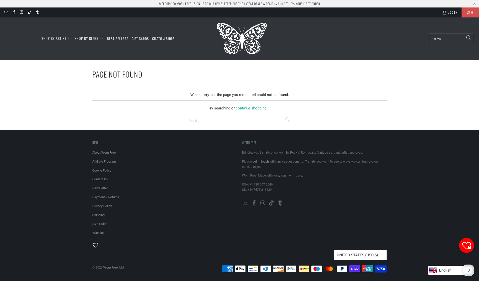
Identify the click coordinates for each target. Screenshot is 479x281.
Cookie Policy (101, 170)
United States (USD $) (357, 255)
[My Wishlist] (98, 245)
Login (453, 12)
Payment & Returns (105, 197)
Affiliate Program (104, 161)
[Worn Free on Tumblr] (37, 12)
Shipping (98, 215)
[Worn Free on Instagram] (21, 12)
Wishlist (98, 233)
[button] (56, 38)
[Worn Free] (241, 39)
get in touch (260, 161)
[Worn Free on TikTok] (29, 12)
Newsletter (100, 188)
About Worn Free (104, 152)
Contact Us (100, 179)
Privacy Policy (102, 206)
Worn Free (110, 267)
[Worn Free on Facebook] (13, 12)
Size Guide (99, 224)
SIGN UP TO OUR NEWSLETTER (213, 3)
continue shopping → (253, 108)
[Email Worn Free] (6, 12)
